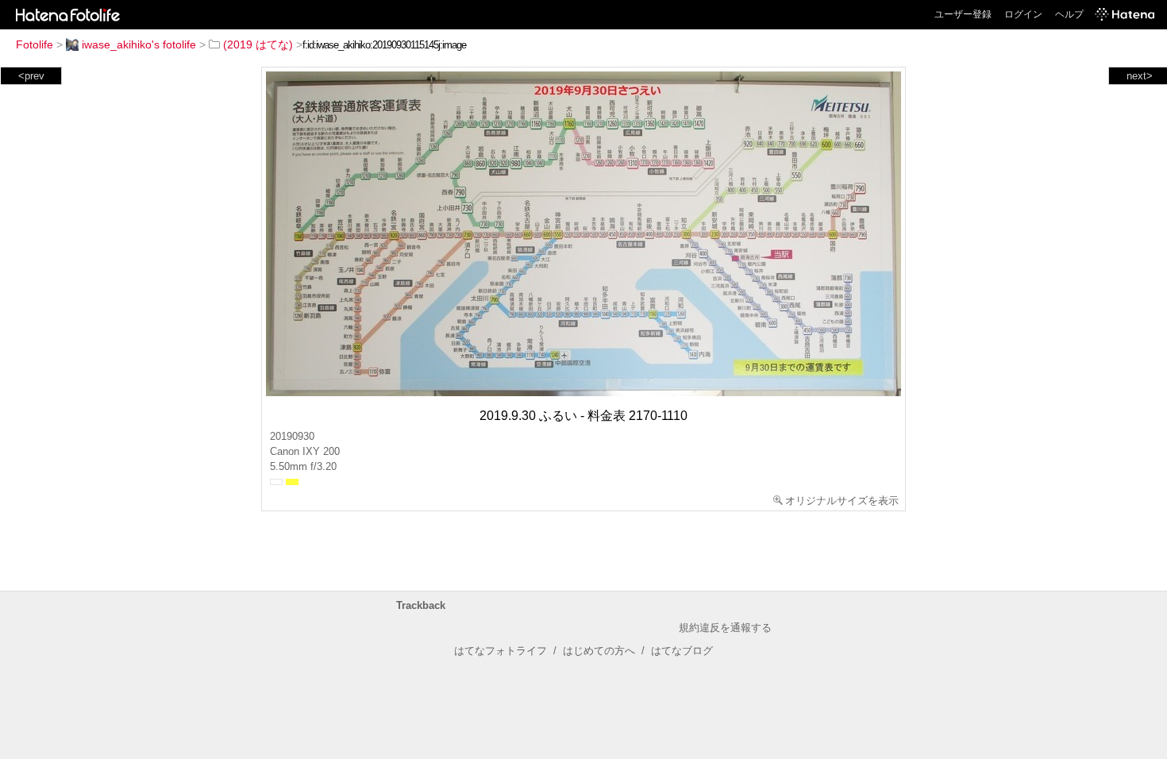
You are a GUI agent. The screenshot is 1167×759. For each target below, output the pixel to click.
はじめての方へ (599, 651)
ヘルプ (1069, 14)
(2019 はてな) (258, 44)
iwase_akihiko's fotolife (139, 44)
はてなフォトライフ (500, 651)
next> (1140, 76)
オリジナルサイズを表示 (842, 501)
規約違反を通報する (725, 628)
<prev (31, 76)
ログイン (1023, 14)
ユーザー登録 (963, 14)
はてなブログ (682, 651)
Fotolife (34, 44)
